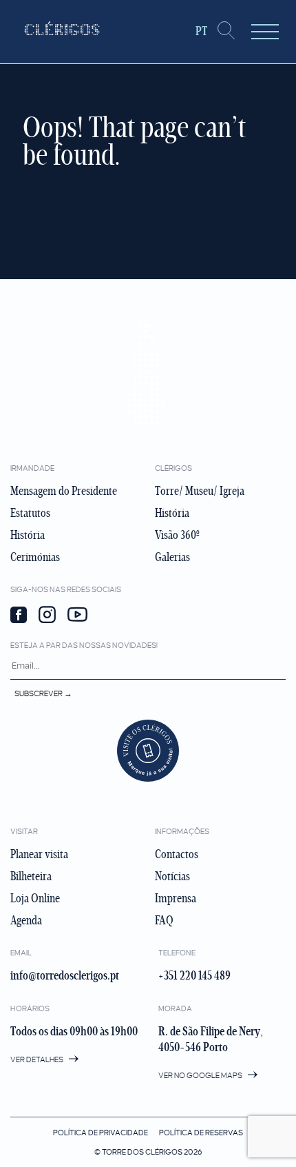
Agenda (26, 920)
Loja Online (35, 898)
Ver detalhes (37, 1059)
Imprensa (175, 898)
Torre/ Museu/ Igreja (199, 490)
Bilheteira (31, 876)
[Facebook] (18, 616)
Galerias (172, 557)
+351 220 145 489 (194, 976)
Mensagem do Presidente (63, 490)
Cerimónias (35, 557)
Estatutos (30, 512)
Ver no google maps (201, 1075)
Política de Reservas (201, 1132)
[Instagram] (47, 616)
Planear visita (39, 854)
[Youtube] (77, 616)
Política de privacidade (100, 1132)
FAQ (164, 920)
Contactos (176, 854)
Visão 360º (177, 534)
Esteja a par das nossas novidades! (84, 645)
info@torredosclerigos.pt (64, 976)
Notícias (172, 876)
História (27, 534)
